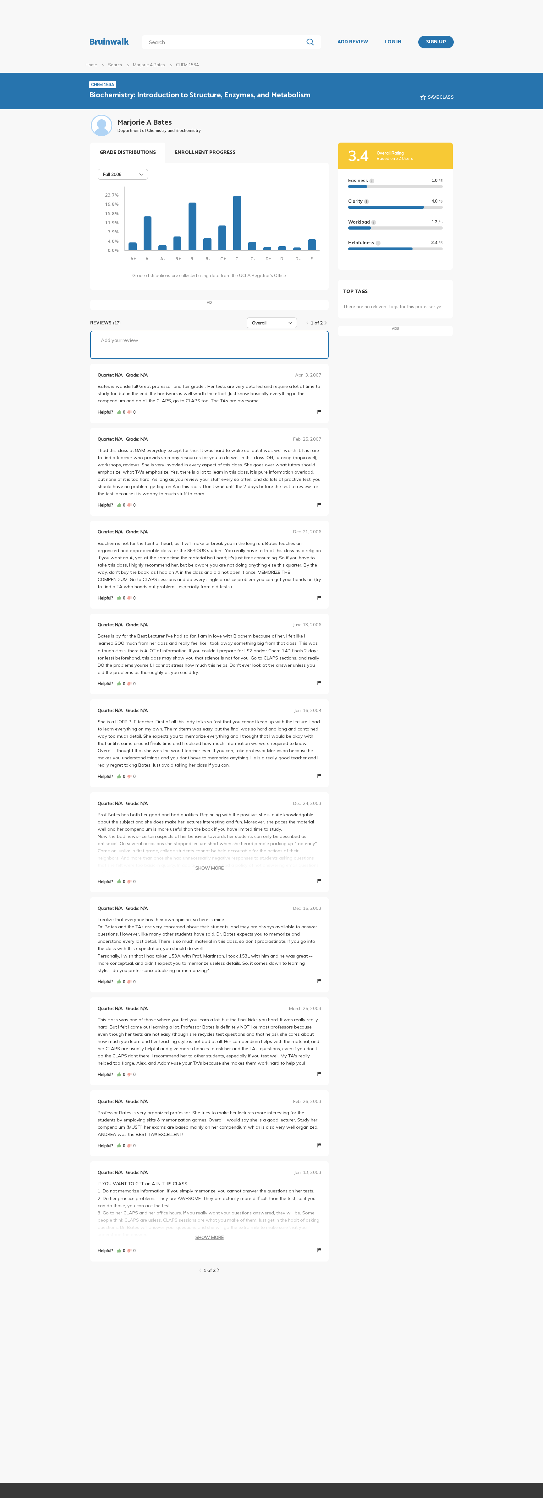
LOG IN (393, 42)
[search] (224, 42)
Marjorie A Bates (149, 64)
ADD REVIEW (352, 42)
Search (115, 64)
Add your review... (121, 340)
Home (91, 64)
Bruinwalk (109, 42)
